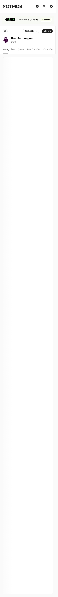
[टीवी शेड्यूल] (37, 6)
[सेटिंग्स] (51, 6)
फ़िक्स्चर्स (21, 49)
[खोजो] (44, 6)
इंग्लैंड (13, 42)
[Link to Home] (12, 6)
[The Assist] (28, 20)
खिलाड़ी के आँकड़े (33, 49)
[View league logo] (6, 40)
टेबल (13, 49)
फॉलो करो (47, 31)
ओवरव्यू (5, 49)
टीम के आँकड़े (48, 49)
